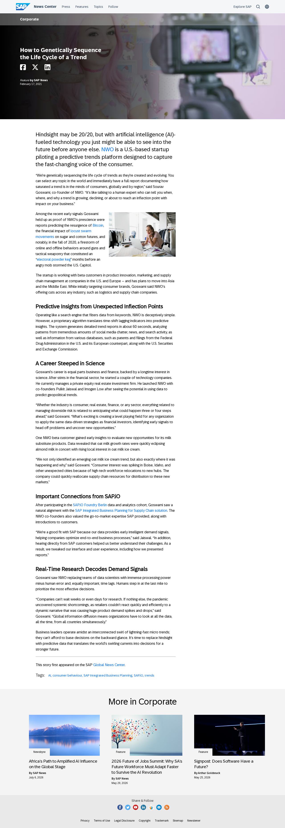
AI (49, 675)
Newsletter (193, 820)
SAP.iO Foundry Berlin (90, 505)
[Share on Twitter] (35, 68)
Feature (25, 80)
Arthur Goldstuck (209, 773)
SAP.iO (138, 675)
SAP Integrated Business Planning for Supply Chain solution (121, 510)
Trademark (162, 820)
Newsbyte (39, 751)
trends (149, 675)
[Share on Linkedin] (47, 68)
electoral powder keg (54, 259)
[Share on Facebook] (23, 68)
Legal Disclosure (124, 820)
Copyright (145, 820)
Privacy (85, 820)
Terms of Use (102, 820)
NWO (107, 149)
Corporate (29, 19)
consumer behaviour (67, 675)
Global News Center (109, 665)
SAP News (41, 80)
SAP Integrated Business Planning (107, 675)
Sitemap (178, 820)
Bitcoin (98, 225)
